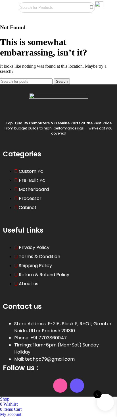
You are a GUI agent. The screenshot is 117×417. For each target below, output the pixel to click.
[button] (9, 7)
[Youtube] (43, 385)
